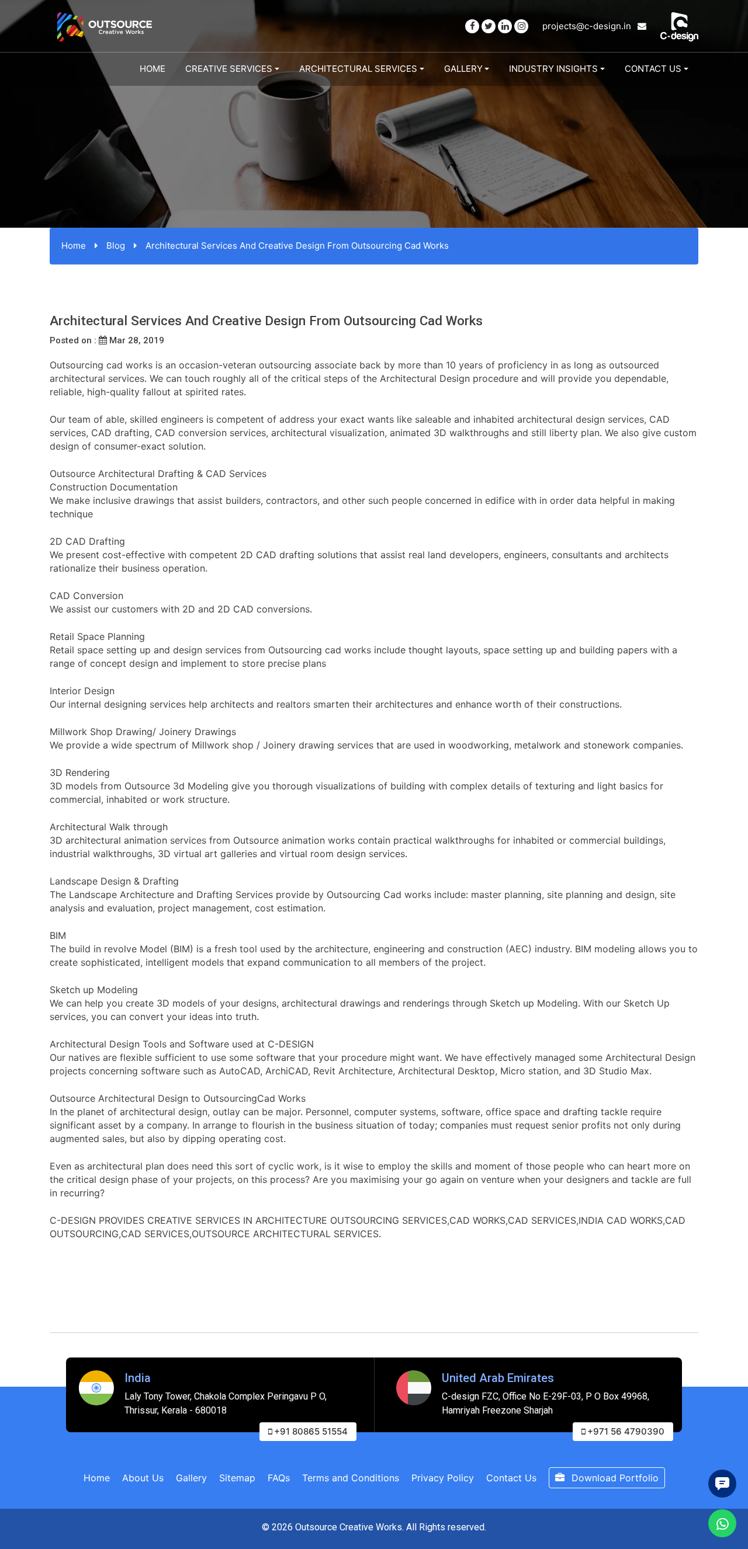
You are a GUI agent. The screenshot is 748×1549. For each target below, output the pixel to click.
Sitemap (237, 1478)
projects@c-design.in (587, 26)
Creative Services (228, 68)
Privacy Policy (442, 1478)
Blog (115, 245)
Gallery (463, 68)
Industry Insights (553, 68)
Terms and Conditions (350, 1478)
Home (152, 68)
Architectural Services (358, 68)
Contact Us (653, 68)
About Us (143, 1478)
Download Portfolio (614, 1478)
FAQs (279, 1478)
